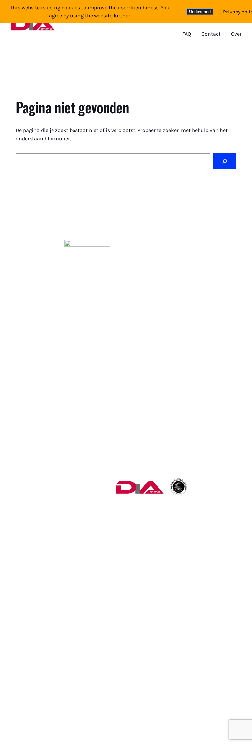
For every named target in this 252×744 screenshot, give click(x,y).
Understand (200, 11)
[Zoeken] (224, 161)
